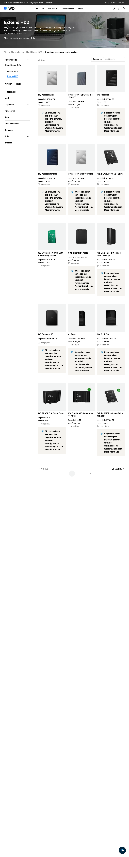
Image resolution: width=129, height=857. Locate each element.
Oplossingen (53, 8)
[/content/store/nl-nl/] (9, 8)
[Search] (124, 8)
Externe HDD (12, 76)
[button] (114, 9)
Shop (107, 3)
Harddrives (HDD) (13, 65)
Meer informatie (45, 3)
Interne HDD (12, 71)
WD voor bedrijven (118, 3)
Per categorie (11, 60)
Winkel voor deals (13, 84)
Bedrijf (80, 8)
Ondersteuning (68, 8)
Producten (40, 8)
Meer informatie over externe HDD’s (19, 38)
